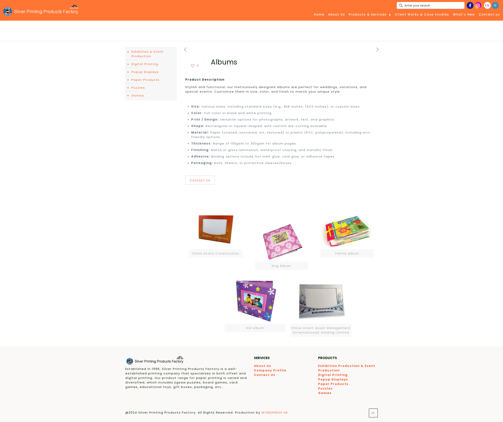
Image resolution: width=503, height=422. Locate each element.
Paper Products (145, 80)
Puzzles (138, 88)
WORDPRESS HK (275, 412)
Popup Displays (145, 72)
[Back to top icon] (373, 412)
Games (137, 95)
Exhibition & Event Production (147, 54)
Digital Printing (144, 64)
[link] (215, 233)
